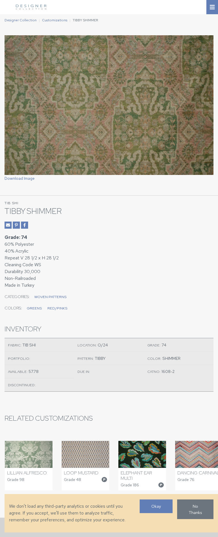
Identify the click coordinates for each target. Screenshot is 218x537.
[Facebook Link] (24, 225)
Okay (156, 506)
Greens (34, 308)
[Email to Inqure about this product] (8, 225)
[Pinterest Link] (16, 225)
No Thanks (195, 509)
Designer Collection (21, 20)
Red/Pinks (57, 308)
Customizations (54, 20)
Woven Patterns (50, 296)
